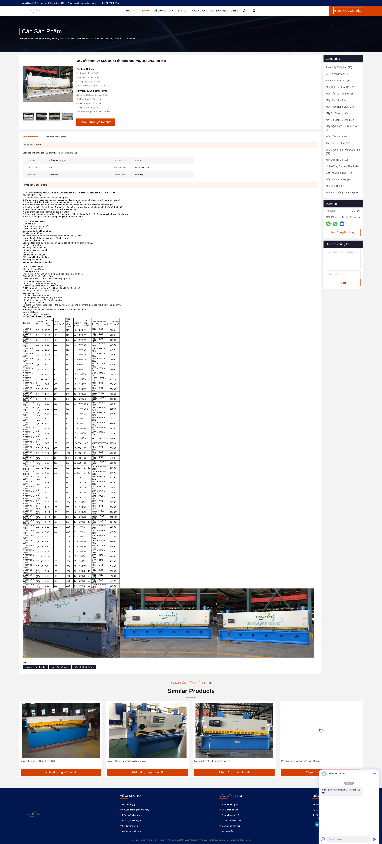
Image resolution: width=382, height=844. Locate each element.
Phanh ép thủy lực (230, 804)
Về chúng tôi (162, 10)
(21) (341, 87)
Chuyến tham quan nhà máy (135, 810)
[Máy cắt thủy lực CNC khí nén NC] (321, 730)
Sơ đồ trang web (130, 826)
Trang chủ (24, 38)
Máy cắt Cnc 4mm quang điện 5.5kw (40, 761)
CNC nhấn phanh (230, 810)
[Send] (374, 839)
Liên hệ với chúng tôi (132, 820)
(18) (340, 93)
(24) (338, 80)
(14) (337, 113)
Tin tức (183, 10)
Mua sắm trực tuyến (224, 10)
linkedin (317, 824)
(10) (342, 128)
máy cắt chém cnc (60, 667)
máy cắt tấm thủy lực (84, 667)
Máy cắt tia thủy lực (231, 826)
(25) (336, 100)
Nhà (127, 10)
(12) (340, 120)
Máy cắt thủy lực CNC (57, 38)
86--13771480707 (110, 3)
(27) (340, 107)
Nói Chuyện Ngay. (343, 232)
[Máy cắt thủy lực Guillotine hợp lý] (147, 730)
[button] (24, 736)
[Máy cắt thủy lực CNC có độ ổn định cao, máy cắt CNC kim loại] (48, 84)
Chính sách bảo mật (131, 831)
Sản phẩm (140, 10)
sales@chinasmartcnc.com (83, 3)
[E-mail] (342, 224)
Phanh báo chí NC (230, 815)
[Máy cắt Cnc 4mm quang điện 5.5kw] (61, 730)
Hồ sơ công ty (128, 804)
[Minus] (374, 773)
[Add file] (323, 839)
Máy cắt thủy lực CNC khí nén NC (299, 761)
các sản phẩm (37, 38)
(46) (339, 67)
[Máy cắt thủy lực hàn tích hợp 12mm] (234, 730)
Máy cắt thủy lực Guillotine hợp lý (125, 761)
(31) (338, 74)
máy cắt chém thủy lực (35, 667)
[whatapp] (335, 224)
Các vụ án (198, 10)
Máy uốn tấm (228, 831)
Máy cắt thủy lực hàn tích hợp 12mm (213, 761)
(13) (338, 143)
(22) (343, 151)
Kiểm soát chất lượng (132, 815)
